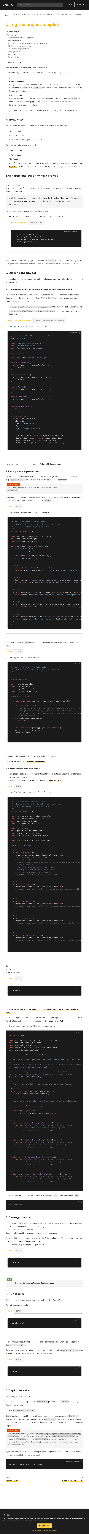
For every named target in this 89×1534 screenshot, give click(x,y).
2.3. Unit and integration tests (18, 49)
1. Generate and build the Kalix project (20, 38)
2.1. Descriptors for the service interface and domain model (29, 43)
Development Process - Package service (38, 1283)
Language (10, 62)
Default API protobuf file (20, 321)
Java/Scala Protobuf (48, 14)
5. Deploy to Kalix (13, 57)
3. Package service (13, 52)
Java (10, 506)
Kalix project (16, 155)
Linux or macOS (18, 222)
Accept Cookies (44, 1526)
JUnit (60, 1021)
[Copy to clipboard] (80, 231)
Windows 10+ (36, 222)
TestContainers (47, 1021)
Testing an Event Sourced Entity (55, 1009)
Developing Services (29, 14)
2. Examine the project (14, 40)
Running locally (12, 1480)
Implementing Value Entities (34, 761)
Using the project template (70, 14)
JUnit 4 (50, 780)
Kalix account (16, 151)
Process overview (52, 279)
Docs (16, 14)
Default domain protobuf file (49, 321)
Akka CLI (16, 159)
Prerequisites (11, 35)
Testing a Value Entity (32, 1009)
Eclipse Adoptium (52, 1238)
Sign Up (80, 5)
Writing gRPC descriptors (50, 464)
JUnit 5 (60, 780)
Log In (70, 5)
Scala (18, 506)
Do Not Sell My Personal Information (44, 1530)
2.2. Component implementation (19, 46)
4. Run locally (11, 54)
